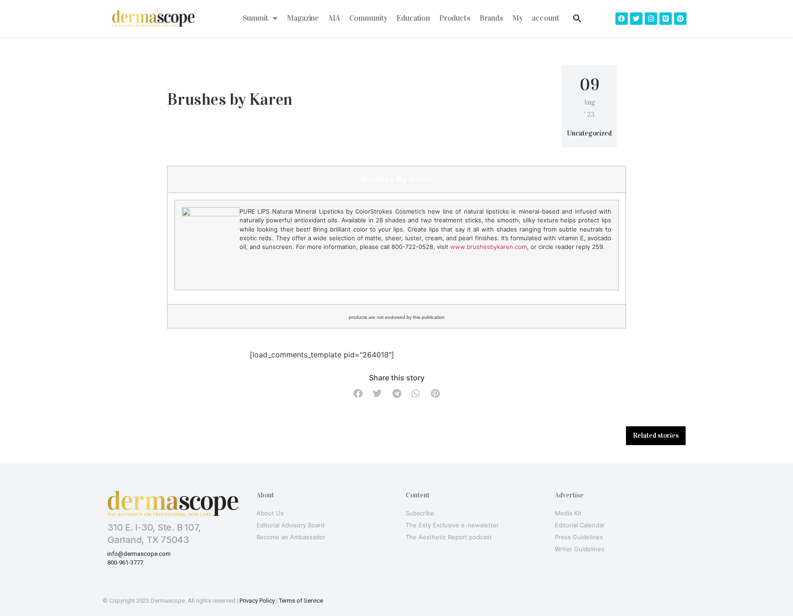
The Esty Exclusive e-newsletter (452, 525)
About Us (270, 513)
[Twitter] (636, 18)
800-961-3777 (125, 562)
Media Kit (568, 513)
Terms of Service (301, 600)
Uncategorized (589, 133)
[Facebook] (621, 18)
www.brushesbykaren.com (488, 246)
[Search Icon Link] (577, 18)
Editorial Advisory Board (290, 525)
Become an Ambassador (291, 537)
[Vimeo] (665, 18)
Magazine (303, 18)
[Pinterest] (680, 18)
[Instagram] (651, 18)
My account (535, 18)
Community (368, 18)
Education (413, 18)
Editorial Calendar (580, 525)
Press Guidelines (579, 537)
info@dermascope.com (139, 553)
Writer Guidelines (579, 549)
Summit (255, 18)
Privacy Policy (257, 600)
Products (454, 18)
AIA (334, 18)
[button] (358, 393)
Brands (491, 18)
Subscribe (420, 513)
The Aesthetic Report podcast (449, 537)
